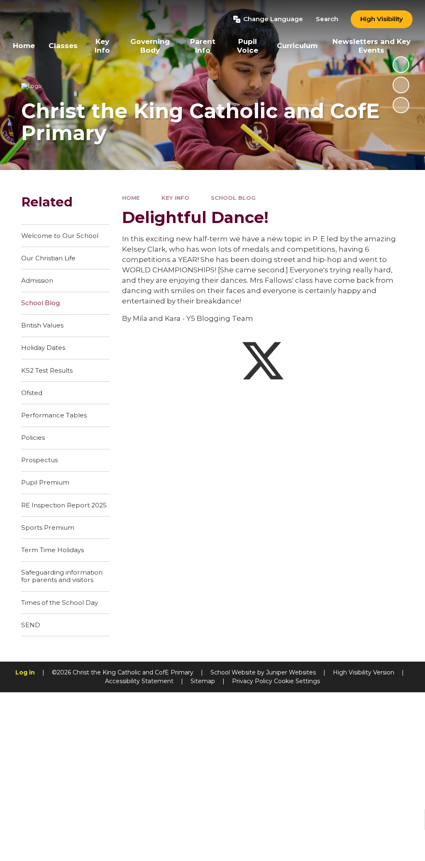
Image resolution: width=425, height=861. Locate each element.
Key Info (175, 197)
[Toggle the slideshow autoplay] (401, 64)
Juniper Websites (291, 672)
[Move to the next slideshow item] (401, 105)
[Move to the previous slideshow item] (401, 85)
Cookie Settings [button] (297, 681)
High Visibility (381, 19)
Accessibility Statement (139, 681)
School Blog (233, 197)
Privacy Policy (252, 681)
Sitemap (203, 681)
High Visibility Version (363, 672)
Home (131, 197)
